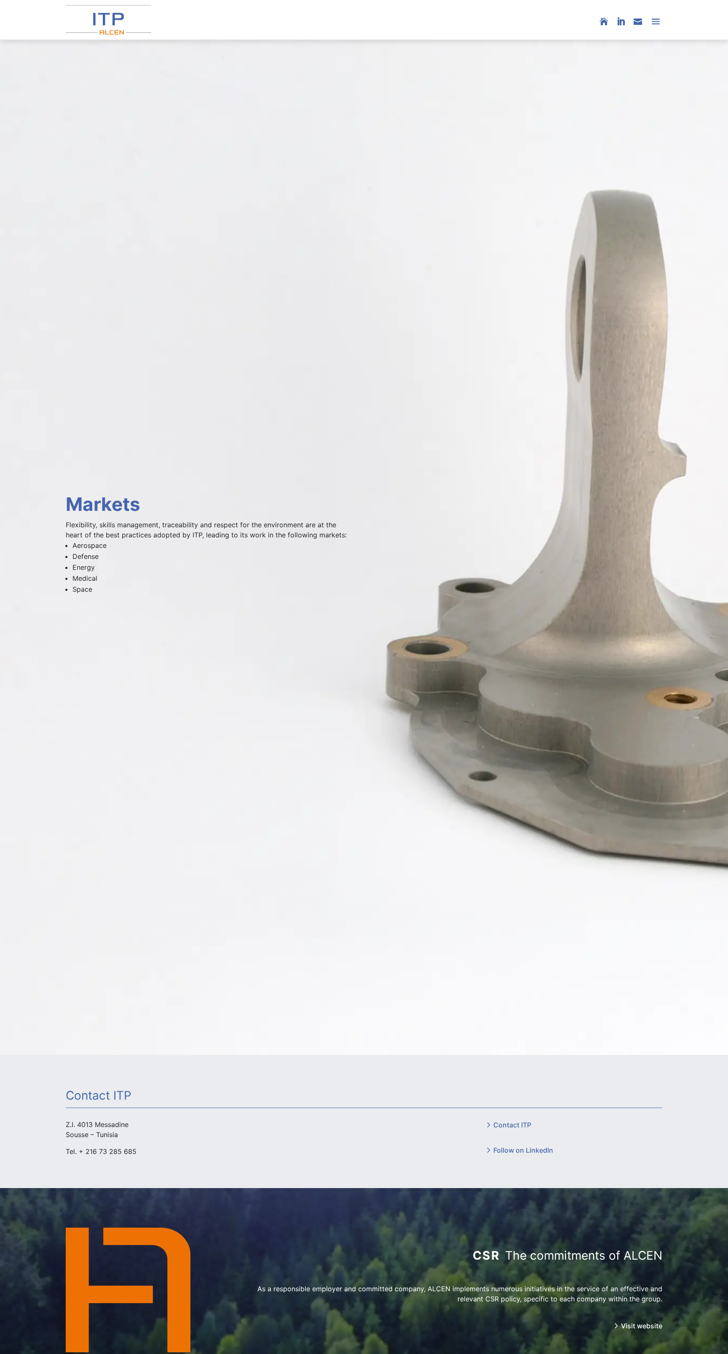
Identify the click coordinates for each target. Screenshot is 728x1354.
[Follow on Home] (608, 21)
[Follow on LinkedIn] (625, 21)
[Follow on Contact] (640, 21)
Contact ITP (512, 1125)
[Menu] (654, 22)
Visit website (641, 1326)
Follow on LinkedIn (523, 1150)
